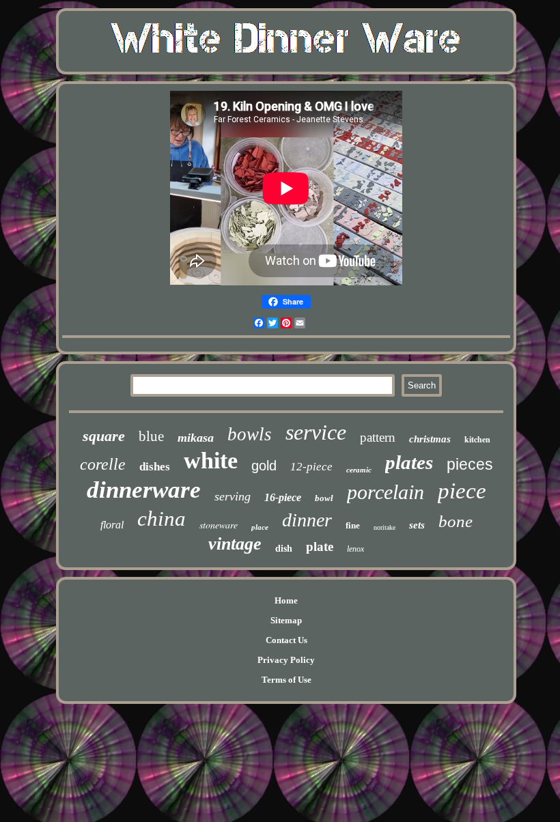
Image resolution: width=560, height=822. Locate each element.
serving (232, 496)
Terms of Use (286, 680)
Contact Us (286, 640)
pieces (470, 464)
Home (286, 600)
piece (462, 491)
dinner (307, 519)
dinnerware (144, 490)
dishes (154, 466)
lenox (355, 549)
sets (417, 525)
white (211, 460)
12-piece (311, 466)
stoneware (218, 524)
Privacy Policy (286, 660)
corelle (103, 464)
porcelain (385, 492)
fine (353, 525)
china (161, 518)
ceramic (359, 470)
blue (151, 436)
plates (409, 462)
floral (112, 524)
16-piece (282, 497)
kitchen (477, 439)
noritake (384, 527)
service (315, 432)
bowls (249, 434)
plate (319, 546)
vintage (235, 544)
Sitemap (286, 620)
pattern (377, 437)
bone (455, 521)
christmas (430, 439)
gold (264, 465)
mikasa (196, 437)
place (259, 527)
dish (283, 548)
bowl (324, 498)
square (104, 435)
